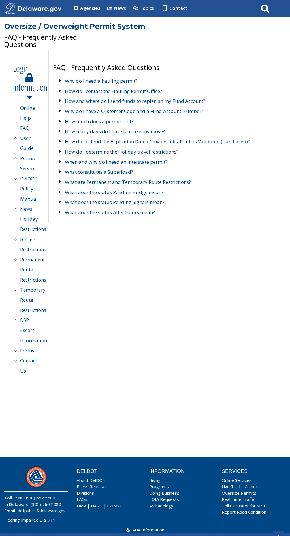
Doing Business (164, 493)
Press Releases (92, 486)
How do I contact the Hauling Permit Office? (113, 91)
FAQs (82, 499)
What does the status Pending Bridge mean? (114, 192)
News (119, 8)
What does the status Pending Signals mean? (115, 202)
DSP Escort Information (33, 330)
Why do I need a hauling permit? (101, 81)
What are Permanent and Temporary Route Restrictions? (128, 182)
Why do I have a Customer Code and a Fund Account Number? (134, 111)
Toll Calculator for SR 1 (244, 506)
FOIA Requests (164, 499)
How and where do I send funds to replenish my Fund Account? (135, 101)
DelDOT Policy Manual (29, 188)
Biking (155, 480)
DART (96, 506)
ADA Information (147, 530)
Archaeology (161, 506)
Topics (146, 8)
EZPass (114, 506)
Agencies (89, 8)
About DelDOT (91, 480)
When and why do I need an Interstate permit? (116, 162)
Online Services (236, 480)
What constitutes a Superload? (99, 172)
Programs (159, 486)
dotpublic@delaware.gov (42, 510)
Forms (27, 350)
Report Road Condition (244, 512)
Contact (178, 8)
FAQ (24, 128)
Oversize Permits (239, 493)
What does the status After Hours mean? (110, 212)
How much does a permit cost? (99, 121)
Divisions (85, 493)
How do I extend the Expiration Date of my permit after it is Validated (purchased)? (157, 141)
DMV (81, 506)
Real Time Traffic (238, 499)
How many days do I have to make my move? (115, 131)
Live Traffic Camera (241, 486)
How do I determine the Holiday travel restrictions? (121, 151)
